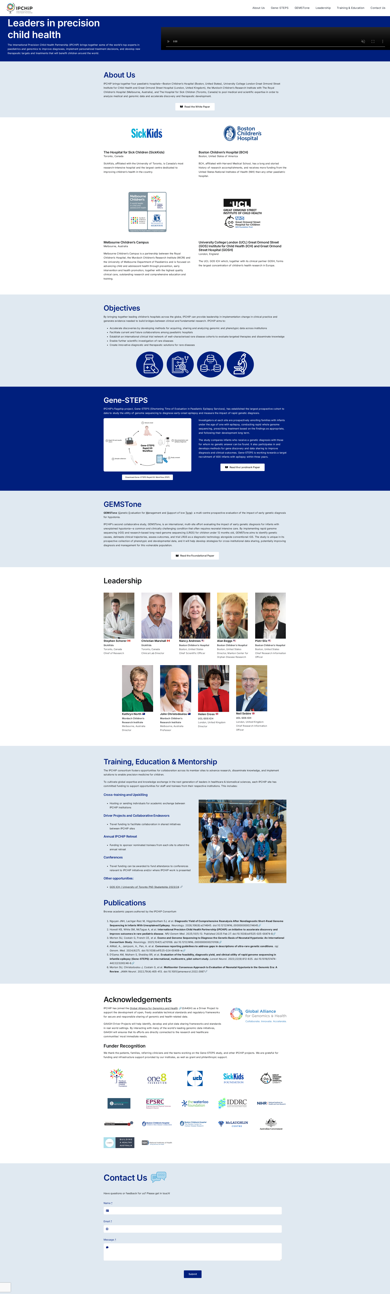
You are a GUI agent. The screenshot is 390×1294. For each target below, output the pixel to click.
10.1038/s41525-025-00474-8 (255, 933)
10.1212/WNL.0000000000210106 (199, 942)
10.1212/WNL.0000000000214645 (237, 925)
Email (108, 1221)
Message (110, 1239)
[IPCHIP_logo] (20, 3)
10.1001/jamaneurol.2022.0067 (186, 971)
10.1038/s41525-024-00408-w (164, 950)
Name (108, 1203)
